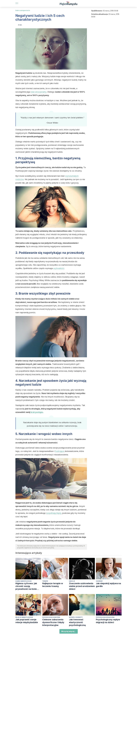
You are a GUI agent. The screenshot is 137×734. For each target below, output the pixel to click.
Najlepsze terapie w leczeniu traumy (52, 584)
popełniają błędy (54, 513)
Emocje (72, 581)
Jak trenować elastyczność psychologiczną (77, 622)
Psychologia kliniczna (51, 617)
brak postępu (37, 412)
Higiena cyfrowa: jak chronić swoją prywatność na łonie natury (26, 586)
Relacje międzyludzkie (24, 617)
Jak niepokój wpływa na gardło (108, 584)
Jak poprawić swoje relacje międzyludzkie (26, 621)
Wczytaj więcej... (68, 631)
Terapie (45, 581)
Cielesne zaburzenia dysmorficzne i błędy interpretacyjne (53, 622)
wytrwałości (58, 268)
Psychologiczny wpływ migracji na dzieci (108, 621)
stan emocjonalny (38, 92)
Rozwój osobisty (76, 617)
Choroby (99, 581)
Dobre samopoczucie (22, 10)
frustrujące (60, 451)
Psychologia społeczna (105, 617)
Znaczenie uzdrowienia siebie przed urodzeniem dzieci (82, 586)
